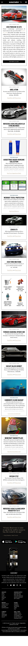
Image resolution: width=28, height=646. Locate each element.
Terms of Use (17, 613)
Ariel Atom (14, 89)
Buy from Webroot (14, 211)
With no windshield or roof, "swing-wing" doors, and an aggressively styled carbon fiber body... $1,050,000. (14, 129)
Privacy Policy (18, 614)
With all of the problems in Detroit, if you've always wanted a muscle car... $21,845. (14, 265)
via (23, 57)
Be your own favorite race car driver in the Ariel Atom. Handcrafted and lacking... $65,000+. (14, 93)
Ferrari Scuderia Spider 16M (14, 332)
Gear (3, 593)
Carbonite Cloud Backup (14, 400)
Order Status (5, 603)
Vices (3, 598)
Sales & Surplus (18, 597)
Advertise (4, 614)
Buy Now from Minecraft (14, 451)
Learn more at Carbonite (14, 413)
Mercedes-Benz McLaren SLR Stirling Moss (14, 125)
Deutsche (16, 606)
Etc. (3, 599)
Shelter (4, 597)
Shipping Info (5, 607)
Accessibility (17, 615)
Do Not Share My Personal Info (18, 617)
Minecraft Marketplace (14, 438)
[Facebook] (14, 585)
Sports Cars (15, 24)
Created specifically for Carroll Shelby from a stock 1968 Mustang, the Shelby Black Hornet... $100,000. (14, 369)
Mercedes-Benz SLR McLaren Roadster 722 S (14, 509)
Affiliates (4, 615)
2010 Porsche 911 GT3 (14, 27)
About (3, 613)
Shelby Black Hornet (14, 366)
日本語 (15, 607)
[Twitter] (7, 585)
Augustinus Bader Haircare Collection (14, 160)
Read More (10, 98)
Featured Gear (14, 157)
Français (16, 605)
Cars (10, 24)
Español (16, 603)
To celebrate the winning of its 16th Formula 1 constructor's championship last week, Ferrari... (14, 335)
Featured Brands (18, 596)
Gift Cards (17, 598)
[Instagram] (17, 585)
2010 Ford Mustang (14, 262)
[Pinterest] (20, 585)
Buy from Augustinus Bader (14, 173)
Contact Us (5, 605)
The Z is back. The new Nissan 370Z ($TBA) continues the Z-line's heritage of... (14, 479)
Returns (4, 606)
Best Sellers (17, 594)
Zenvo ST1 (14, 229)
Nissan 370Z (13, 476)
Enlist (3, 617)
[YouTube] (10, 585)
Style (3, 594)
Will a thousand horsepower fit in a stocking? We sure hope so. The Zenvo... (14, 232)
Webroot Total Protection (14, 197)
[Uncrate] (14, 2)
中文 (15, 609)
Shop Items (18, 98)
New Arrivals (17, 593)
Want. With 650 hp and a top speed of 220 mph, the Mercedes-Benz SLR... (14, 513)
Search (21, 2)
